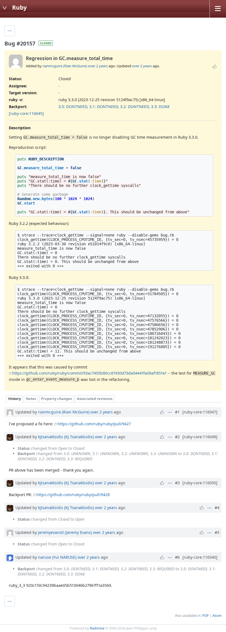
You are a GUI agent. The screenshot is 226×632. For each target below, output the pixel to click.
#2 (177, 436)
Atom (217, 615)
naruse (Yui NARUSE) (57, 557)
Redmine (97, 628)
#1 (177, 412)
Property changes (56, 398)
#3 (177, 482)
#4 (217, 507)
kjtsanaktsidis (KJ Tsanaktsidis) (66, 436)
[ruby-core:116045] (26, 113)
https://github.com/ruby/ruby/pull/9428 (73, 494)
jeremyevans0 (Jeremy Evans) (65, 532)
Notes (31, 398)
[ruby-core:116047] (199, 412)
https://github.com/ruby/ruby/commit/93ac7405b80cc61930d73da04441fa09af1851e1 (89, 373)
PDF (205, 615)
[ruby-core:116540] (199, 557)
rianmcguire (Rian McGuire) (64, 65)
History (14, 398)
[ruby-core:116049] (199, 436)
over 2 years (98, 65)
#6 (177, 557)
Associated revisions (94, 398)
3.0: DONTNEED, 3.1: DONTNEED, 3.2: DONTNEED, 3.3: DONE (114, 106)
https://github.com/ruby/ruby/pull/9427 (94, 423)
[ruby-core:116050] (199, 482)
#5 (217, 532)
